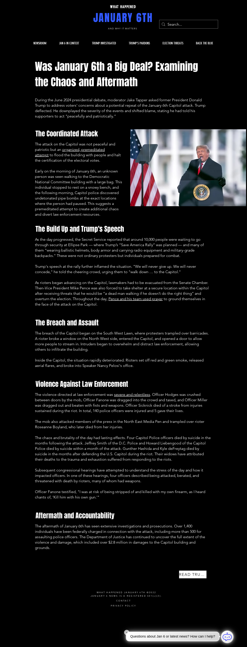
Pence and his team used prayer (135, 298)
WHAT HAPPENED (123, 6)
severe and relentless (132, 394)
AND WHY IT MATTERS (123, 28)
